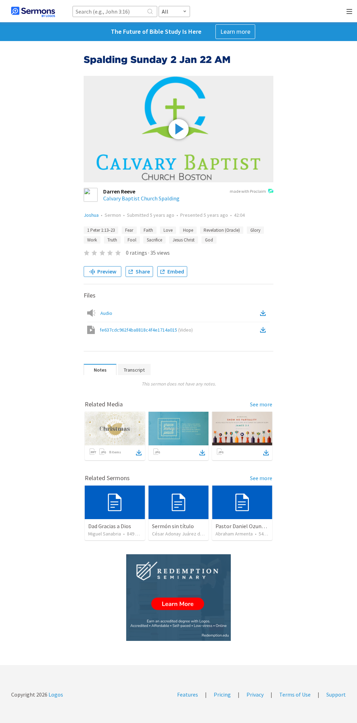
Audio (106, 313)
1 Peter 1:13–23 (101, 230)
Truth (112, 240)
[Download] (139, 452)
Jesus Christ (184, 240)
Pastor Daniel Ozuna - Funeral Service (259, 526)
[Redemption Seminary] (178, 597)
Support (336, 694)
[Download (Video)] (264, 330)
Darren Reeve (119, 191)
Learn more (235, 31)
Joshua (91, 215)
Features (187, 694)
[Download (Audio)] (264, 313)
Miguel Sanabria (104, 534)
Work (92, 240)
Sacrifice (154, 240)
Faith (148, 230)
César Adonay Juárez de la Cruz (185, 534)
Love (168, 230)
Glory (255, 230)
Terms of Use (295, 694)
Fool (132, 240)
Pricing (222, 694)
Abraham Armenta (234, 534)
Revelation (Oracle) (222, 230)
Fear (129, 230)
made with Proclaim (248, 191)
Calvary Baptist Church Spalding (141, 198)
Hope (188, 230)
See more (261, 404)
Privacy (255, 694)
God (209, 240)
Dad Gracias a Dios (109, 526)
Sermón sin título (173, 526)
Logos (55, 694)
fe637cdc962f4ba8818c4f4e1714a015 (146, 330)
